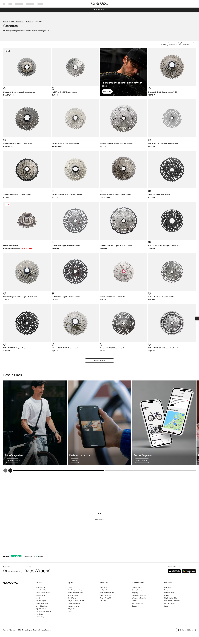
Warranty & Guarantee (139, 598)
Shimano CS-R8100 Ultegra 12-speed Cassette (67, 194)
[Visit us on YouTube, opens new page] (37, 571)
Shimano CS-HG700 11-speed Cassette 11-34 (162, 92)
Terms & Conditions (42, 606)
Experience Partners (74, 603)
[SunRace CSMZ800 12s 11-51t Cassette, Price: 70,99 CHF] (123, 272)
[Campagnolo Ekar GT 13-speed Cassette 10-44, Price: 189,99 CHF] (172, 118)
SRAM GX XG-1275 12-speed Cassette (15, 348)
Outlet (166, 606)
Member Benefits (73, 606)
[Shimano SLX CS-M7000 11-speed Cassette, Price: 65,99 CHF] (27, 169)
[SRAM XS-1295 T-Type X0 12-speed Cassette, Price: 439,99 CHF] (75, 272)
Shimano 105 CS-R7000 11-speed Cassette (65, 348)
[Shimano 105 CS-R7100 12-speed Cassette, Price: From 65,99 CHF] (75, 118)
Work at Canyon (41, 601)
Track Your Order (137, 603)
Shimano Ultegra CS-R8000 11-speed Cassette (18, 143)
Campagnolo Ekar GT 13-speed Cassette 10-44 (163, 143)
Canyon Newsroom (42, 603)
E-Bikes (166, 595)
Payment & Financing (139, 595)
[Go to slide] (150, 470)
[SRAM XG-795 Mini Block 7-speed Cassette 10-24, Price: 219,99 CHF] (172, 221)
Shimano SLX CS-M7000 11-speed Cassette (17, 194)
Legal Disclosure (41, 609)
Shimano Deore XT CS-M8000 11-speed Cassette (115, 194)
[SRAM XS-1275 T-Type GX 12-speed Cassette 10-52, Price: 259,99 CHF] (75, 221)
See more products (99, 360)
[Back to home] (99, 3)
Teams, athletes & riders (75, 593)
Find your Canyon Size (107, 593)
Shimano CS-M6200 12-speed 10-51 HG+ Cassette (116, 143)
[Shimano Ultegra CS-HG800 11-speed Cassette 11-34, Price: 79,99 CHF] (27, 272)
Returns (134, 601)
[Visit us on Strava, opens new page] (43, 571)
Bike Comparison (105, 595)
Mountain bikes (169, 593)
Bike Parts (29, 21)
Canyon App (71, 609)
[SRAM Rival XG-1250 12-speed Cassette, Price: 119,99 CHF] (75, 67)
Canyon (5, 21)
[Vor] (10, 470)
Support (40, 4)
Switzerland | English (187, 630)
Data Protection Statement (44, 611)
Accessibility (40, 617)
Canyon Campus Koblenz (76, 601)
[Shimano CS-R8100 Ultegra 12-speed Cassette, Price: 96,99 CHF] (75, 169)
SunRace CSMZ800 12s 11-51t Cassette (112, 297)
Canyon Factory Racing (43, 593)
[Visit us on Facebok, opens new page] (27, 571)
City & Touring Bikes (170, 598)
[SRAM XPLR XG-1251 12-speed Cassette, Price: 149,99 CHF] (172, 272)
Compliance (39, 614)
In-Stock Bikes (104, 590)
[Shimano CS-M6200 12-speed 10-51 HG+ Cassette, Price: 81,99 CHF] (123, 118)
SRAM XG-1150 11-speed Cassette (159, 194)
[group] (99, 426)
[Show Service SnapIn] (197, 318)
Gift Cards (103, 601)
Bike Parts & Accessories (172, 601)
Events (70, 587)
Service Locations (137, 590)
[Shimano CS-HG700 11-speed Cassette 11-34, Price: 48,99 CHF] (172, 67)
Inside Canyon (40, 587)
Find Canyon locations (75, 590)
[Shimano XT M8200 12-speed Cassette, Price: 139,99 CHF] (123, 323)
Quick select (27, 82)
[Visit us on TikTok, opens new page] (48, 571)
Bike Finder (103, 587)
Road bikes (167, 587)
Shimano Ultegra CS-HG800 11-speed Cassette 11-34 (20, 297)
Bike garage (107, 91)
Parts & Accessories (17, 21)
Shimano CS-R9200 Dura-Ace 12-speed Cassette (19, 92)
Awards (38, 598)
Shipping (135, 593)
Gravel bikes (168, 590)
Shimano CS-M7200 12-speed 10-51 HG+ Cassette (116, 246)
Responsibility (40, 595)
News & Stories (73, 595)
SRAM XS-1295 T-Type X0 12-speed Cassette (66, 297)
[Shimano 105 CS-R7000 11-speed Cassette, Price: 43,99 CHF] (75, 323)
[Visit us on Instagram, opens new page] (32, 571)
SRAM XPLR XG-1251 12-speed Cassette (161, 297)
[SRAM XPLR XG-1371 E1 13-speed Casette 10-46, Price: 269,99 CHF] (172, 323)
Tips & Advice (72, 598)
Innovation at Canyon (42, 590)
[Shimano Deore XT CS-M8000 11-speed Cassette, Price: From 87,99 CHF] (123, 169)
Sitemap (70, 611)
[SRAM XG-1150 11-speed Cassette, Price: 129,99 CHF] (172, 169)
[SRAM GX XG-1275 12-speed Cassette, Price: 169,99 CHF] (27, 323)
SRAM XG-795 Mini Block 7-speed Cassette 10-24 (164, 246)
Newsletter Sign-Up (13, 571)
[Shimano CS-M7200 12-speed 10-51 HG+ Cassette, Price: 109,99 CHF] (123, 221)
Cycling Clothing (169, 603)
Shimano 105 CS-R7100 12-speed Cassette (65, 143)
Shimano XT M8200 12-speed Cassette (112, 348)
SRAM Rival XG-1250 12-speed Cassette (64, 92)
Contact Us (135, 606)
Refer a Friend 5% (105, 598)
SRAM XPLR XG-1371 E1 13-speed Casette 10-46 (163, 348)
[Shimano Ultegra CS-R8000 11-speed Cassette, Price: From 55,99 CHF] (27, 118)
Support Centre (137, 587)
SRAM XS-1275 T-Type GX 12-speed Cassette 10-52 (68, 246)
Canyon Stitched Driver (10, 246)
